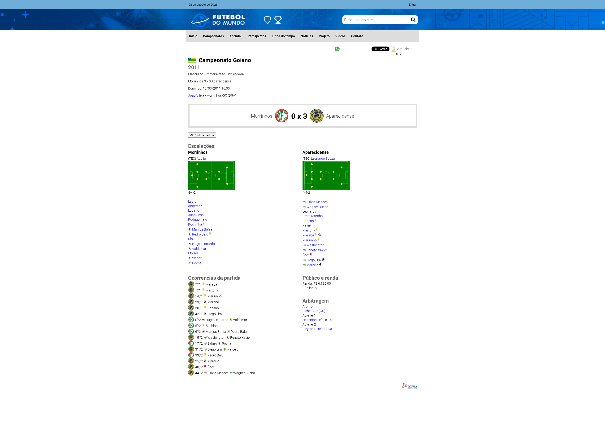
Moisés (193, 253)
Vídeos (340, 36)
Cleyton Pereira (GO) (317, 328)
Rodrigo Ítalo (197, 219)
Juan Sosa (196, 215)
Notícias (307, 36)
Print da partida (203, 135)
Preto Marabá (312, 216)
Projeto (324, 36)
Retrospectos (256, 36)
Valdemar (199, 248)
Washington (315, 245)
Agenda (235, 36)
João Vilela (196, 95)
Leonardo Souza (323, 158)
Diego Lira (314, 260)
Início (193, 36)
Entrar (413, 4)
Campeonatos (213, 36)
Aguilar (202, 158)
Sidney (197, 258)
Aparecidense (340, 116)
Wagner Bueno (317, 207)
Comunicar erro (404, 49)
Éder (305, 255)
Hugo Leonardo (203, 243)
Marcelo (312, 265)
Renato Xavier (317, 250)
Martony (308, 230)
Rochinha (195, 224)
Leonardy (309, 211)
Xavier (307, 225)
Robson (308, 220)
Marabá (308, 235)
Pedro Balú (200, 234)
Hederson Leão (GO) (317, 319)
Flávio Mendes (317, 202)
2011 (194, 67)
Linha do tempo (283, 36)
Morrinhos (261, 116)
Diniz (191, 238)
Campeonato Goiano (225, 60)
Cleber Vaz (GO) (313, 310)
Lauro (192, 201)
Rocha (197, 263)
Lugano (193, 210)
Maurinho (309, 240)
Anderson (195, 206)
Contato (357, 36)
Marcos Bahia (202, 229)
